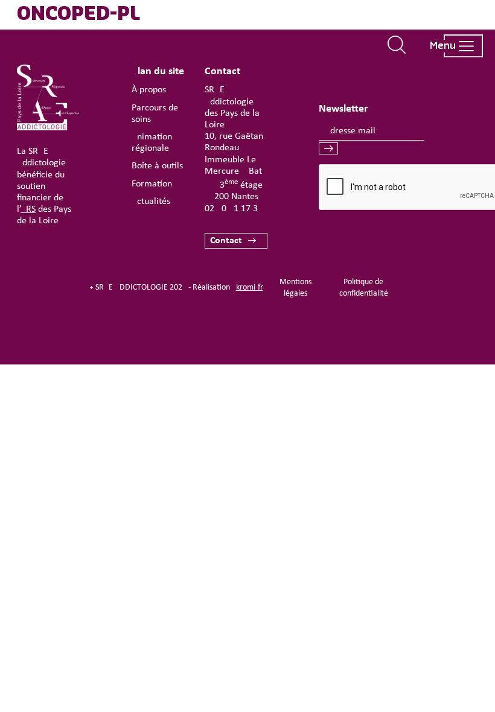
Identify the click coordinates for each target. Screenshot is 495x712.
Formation (152, 184)
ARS (28, 209)
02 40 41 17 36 (234, 209)
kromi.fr (249, 287)
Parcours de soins (155, 113)
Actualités (151, 201)
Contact (226, 241)
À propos (149, 90)
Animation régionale (152, 142)
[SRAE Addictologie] (48, 128)
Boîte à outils (157, 166)
